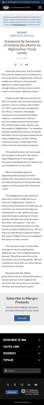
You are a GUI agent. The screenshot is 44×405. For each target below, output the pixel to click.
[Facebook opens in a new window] (15, 385)
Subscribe (22, 318)
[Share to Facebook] (16, 65)
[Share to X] (21, 65)
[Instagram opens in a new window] (22, 385)
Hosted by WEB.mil (22, 402)
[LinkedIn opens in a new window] (29, 385)
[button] (40, 7)
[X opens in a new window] (8, 385)
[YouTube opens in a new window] (36, 385)
